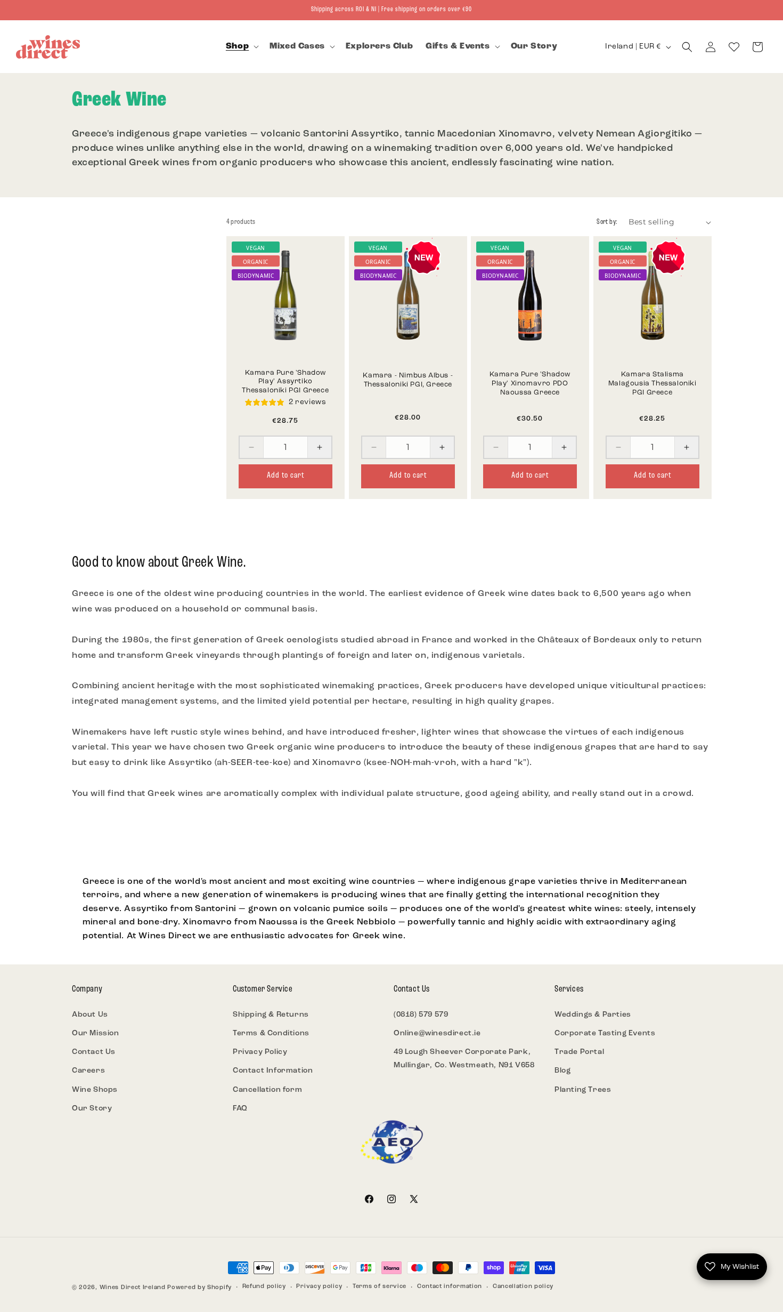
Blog (562, 1071)
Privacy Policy (260, 1052)
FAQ (240, 1109)
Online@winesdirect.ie (437, 1033)
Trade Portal (579, 1052)
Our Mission (95, 1033)
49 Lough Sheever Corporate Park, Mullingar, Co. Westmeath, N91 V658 (464, 1058)
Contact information (449, 1287)
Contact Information (273, 1071)
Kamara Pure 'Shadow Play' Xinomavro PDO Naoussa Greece (530, 383)
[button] (241, 47)
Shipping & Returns (271, 1015)
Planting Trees (582, 1090)
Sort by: (607, 222)
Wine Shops (95, 1090)
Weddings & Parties (592, 1015)
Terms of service (379, 1287)
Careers (88, 1071)
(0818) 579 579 (421, 1015)
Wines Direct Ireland (133, 1288)
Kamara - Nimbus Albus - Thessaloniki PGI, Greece (408, 380)
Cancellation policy (523, 1287)
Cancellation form (267, 1090)
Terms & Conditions (271, 1033)
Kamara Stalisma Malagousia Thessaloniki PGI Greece (652, 383)
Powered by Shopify (199, 1288)
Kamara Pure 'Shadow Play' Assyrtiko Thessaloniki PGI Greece (285, 382)
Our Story (92, 1109)
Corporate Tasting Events (604, 1033)
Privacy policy (319, 1287)
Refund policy (264, 1287)
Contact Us (94, 1052)
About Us (90, 1015)
